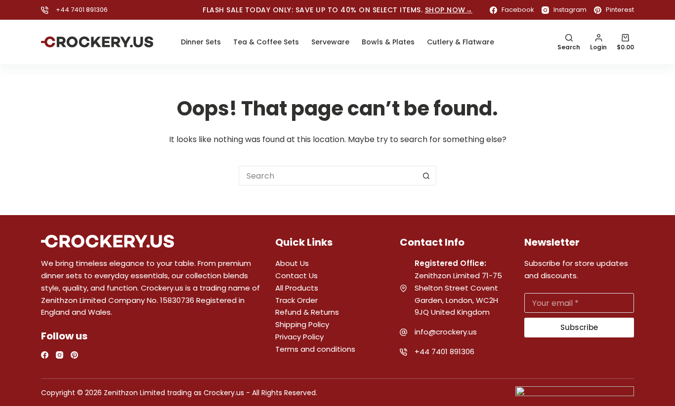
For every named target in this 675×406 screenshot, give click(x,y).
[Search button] (426, 175)
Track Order (296, 300)
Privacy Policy (299, 337)
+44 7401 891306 (82, 9)
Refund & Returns (307, 312)
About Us (292, 263)
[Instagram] (59, 355)
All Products (296, 288)
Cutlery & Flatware (460, 42)
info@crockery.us (446, 332)
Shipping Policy (302, 324)
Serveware (330, 42)
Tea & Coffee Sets (266, 42)
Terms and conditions (315, 349)
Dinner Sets (201, 42)
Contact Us (296, 275)
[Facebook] (44, 355)
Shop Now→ (449, 10)
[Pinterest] (74, 355)
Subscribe (579, 327)
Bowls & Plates (388, 42)
